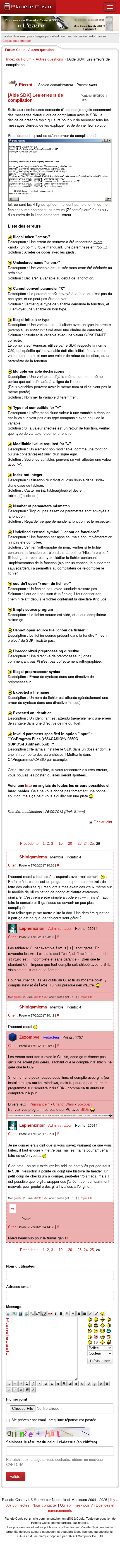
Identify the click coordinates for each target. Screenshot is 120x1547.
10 (61, 843)
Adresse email (18, 1287)
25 (92, 843)
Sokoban (84, 1104)
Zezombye (29, 1037)
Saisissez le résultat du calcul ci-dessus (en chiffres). (52, 1442)
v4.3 (29, 1500)
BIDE (85, 1109)
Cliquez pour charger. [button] (17, 40)
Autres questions (49, 59)
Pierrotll (27, 84)
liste (28, 785)
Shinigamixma (33, 857)
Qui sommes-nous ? (76, 1505)
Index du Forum (19, 59)
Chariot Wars (63, 1104)
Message (13, 1307)
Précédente (30, 843)
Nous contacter (44, 1505)
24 (86, 843)
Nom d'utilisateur (21, 1266)
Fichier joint (102, 822)
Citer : (13, 865)
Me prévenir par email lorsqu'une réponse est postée (54, 1420)
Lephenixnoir (32, 928)
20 (70, 843)
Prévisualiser (100, 1361)
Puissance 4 (40, 1104)
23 (79, 843)
